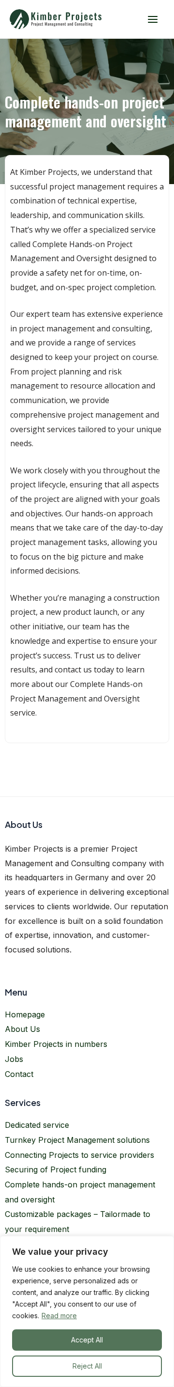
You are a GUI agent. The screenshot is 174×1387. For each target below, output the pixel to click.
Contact (19, 1074)
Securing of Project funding (55, 1169)
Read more (59, 1315)
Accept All (87, 1340)
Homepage (25, 1014)
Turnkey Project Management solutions (77, 1140)
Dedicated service (37, 1125)
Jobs (14, 1059)
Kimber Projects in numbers (56, 1044)
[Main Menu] (152, 19)
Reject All (87, 1366)
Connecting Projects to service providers (79, 1155)
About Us (22, 1029)
